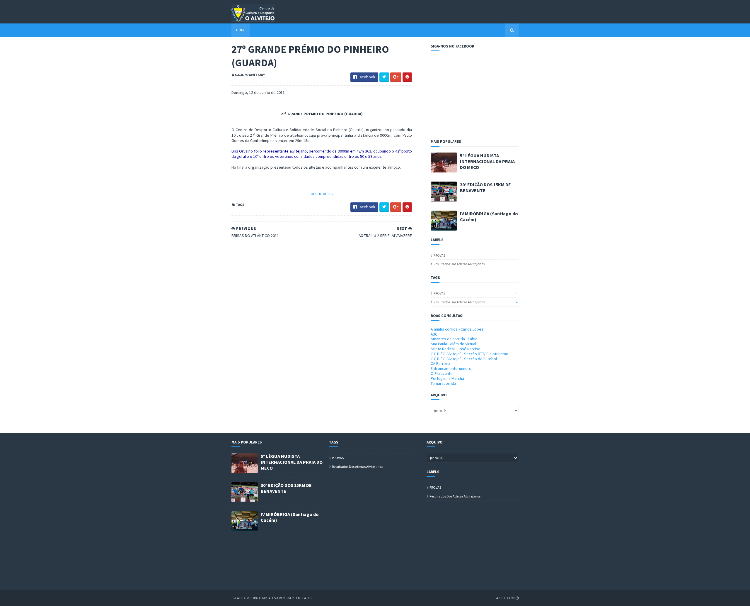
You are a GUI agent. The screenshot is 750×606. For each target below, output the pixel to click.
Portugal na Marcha (447, 378)
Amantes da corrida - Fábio (454, 338)
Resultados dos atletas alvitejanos (459, 264)
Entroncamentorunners (451, 368)
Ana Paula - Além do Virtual (453, 343)
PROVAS (439, 255)
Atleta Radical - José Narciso (455, 348)
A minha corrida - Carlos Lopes (457, 329)
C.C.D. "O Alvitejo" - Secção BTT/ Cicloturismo (469, 353)
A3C (434, 334)
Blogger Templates (295, 598)
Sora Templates (263, 598)
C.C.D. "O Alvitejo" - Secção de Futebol (464, 358)
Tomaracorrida (443, 383)
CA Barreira (440, 363)
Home (241, 30)
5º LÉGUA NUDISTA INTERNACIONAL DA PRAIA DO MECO (487, 161)
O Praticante (442, 373)
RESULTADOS (322, 194)
